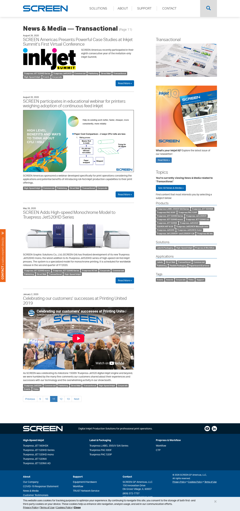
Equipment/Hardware (85, 481)
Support (200, 280)
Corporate (57, 77)
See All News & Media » (171, 187)
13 (68, 398)
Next (76, 398)
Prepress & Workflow (205, 248)
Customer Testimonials (35, 495)
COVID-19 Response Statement (41, 486)
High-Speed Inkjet (32, 77)
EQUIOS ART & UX (165, 226)
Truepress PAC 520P (187, 212)
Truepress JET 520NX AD (197, 219)
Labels (160, 262)
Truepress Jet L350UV (196, 216)
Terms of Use (47, 507)
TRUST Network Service (86, 490)
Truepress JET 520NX (167, 223)
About (26, 476)
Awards (169, 280)
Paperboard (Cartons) (199, 265)
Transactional (119, 73)
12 (61, 398)
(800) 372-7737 (131, 493)
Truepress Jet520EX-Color (189, 230)
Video (36, 389)
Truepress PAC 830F (166, 212)
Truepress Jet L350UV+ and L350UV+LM (175, 233)
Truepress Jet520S (33, 385)
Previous (30, 398)
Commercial (80, 73)
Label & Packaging (165, 248)
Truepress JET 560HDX (202, 209)
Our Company (30, 481)
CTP (158, 449)
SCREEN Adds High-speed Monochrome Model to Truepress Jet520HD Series (69, 214)
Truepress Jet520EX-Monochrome (192, 226)
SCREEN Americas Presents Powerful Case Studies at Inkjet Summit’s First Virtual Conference (78, 42)
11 (53, 398)
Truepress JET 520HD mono (37, 270)
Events (46, 77)
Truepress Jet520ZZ (62, 73)
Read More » (125, 83)
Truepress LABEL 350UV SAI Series (173, 209)
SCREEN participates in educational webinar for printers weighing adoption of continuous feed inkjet (74, 103)
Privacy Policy (30, 507)
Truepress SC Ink (89, 270)
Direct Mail (106, 73)
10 (46, 398)
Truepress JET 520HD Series (37, 73)
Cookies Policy (64, 507)
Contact (127, 476)
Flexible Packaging (178, 265)
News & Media (31, 490)
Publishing (93, 73)
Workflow (161, 445)
